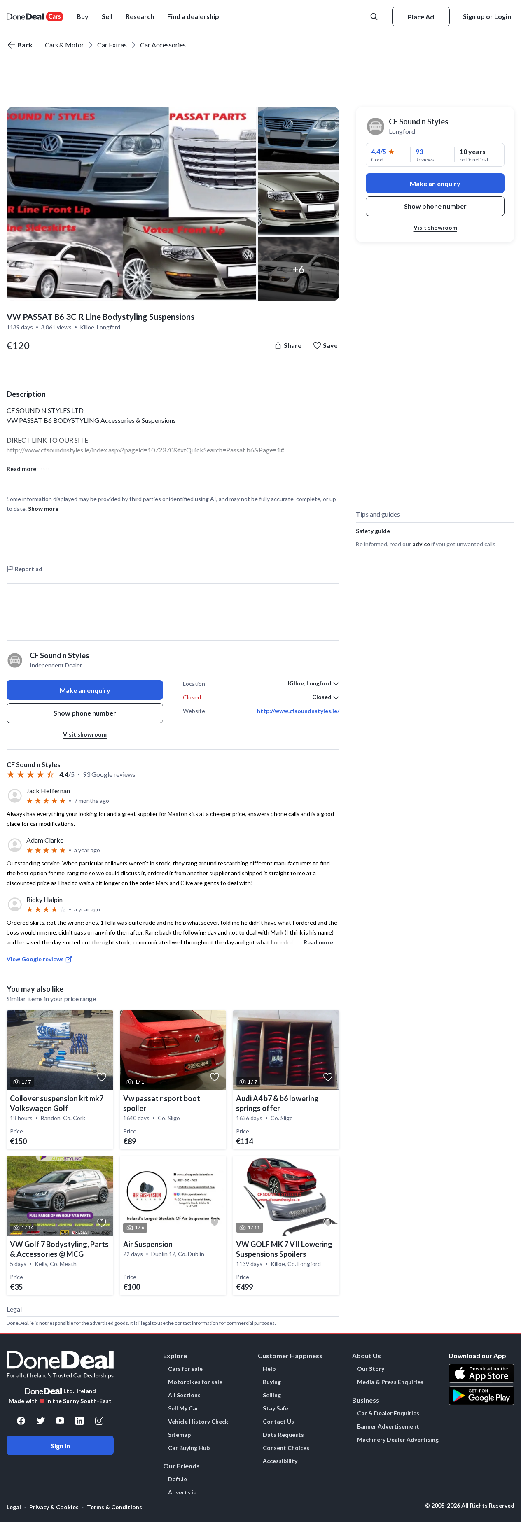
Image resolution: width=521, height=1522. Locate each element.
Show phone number (85, 713)
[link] (60, 1079)
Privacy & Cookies (54, 1506)
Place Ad (421, 17)
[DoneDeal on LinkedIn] (79, 1421)
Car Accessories (163, 45)
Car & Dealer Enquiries (388, 1413)
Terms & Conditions (114, 1506)
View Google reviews (35, 959)
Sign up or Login (487, 16)
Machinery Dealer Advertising (398, 1439)
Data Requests (283, 1434)
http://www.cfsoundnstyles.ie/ (298, 711)
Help (269, 1369)
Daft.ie (177, 1479)
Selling (272, 1395)
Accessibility (280, 1461)
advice (421, 544)
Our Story (370, 1369)
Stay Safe (275, 1408)
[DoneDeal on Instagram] (99, 1421)
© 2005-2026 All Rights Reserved (469, 1505)
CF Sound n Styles (419, 121)
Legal (14, 1506)
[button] (193, 16)
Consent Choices (286, 1448)
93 (419, 151)
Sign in (60, 1446)
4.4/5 (378, 151)
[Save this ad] (101, 1077)
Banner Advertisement (388, 1426)
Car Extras (112, 45)
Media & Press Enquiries (390, 1382)
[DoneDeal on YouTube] (60, 1421)
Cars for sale (185, 1369)
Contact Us (278, 1421)
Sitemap (179, 1434)
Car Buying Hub (189, 1448)
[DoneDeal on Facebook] (21, 1421)
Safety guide (373, 530)
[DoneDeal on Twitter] (41, 1421)
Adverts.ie (182, 1492)
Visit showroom (85, 734)
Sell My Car (183, 1408)
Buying (272, 1382)
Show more (43, 508)
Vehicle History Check (198, 1421)
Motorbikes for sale (195, 1382)
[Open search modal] (374, 16)
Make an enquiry (85, 690)
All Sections (184, 1395)
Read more (21, 468)
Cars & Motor (64, 45)
